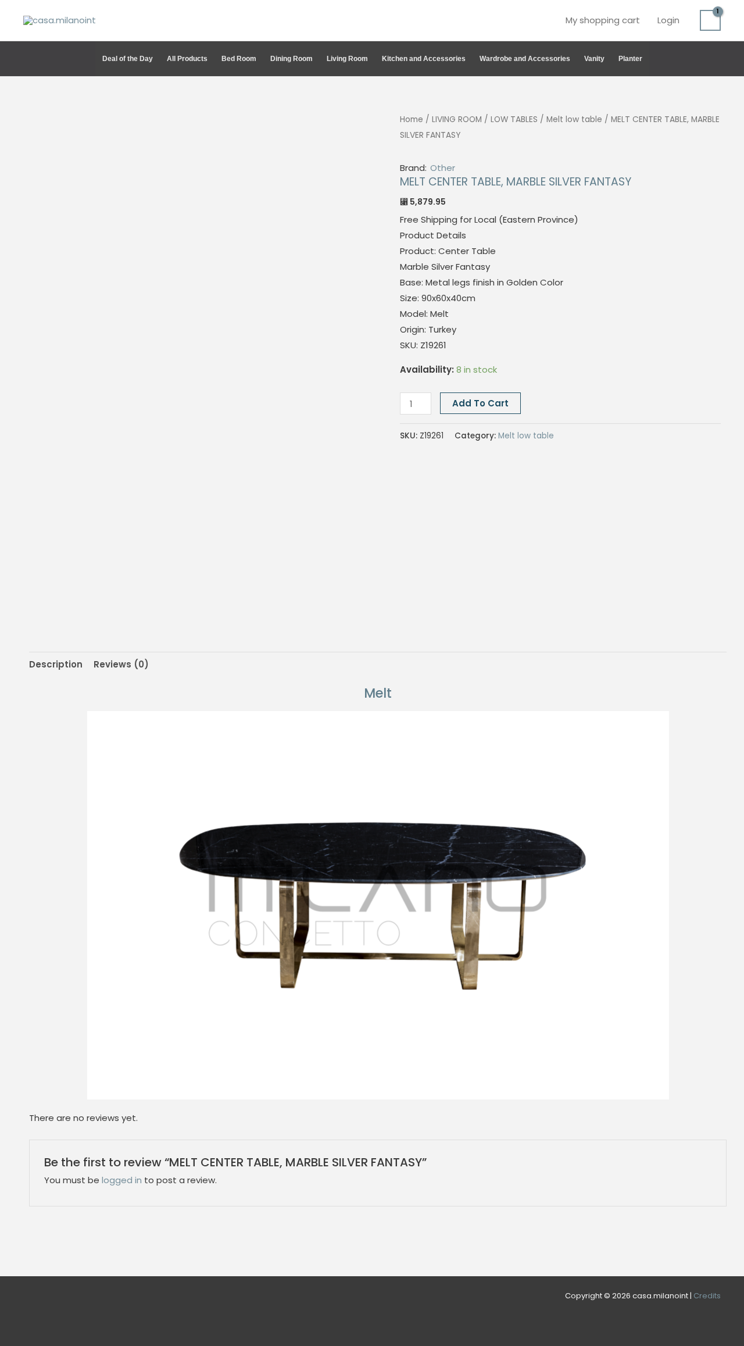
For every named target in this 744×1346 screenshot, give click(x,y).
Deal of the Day (127, 59)
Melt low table (574, 119)
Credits (707, 1295)
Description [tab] (56, 664)
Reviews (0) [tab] (121, 664)
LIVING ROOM (457, 119)
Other (442, 168)
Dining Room (291, 59)
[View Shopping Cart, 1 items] (710, 20)
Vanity (594, 59)
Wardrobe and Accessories (525, 59)
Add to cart (480, 403)
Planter (630, 59)
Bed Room (238, 59)
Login (668, 20)
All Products (187, 59)
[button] (715, 59)
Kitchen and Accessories (424, 59)
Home (411, 119)
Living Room (347, 59)
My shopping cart (603, 20)
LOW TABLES (514, 119)
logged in (122, 1180)
